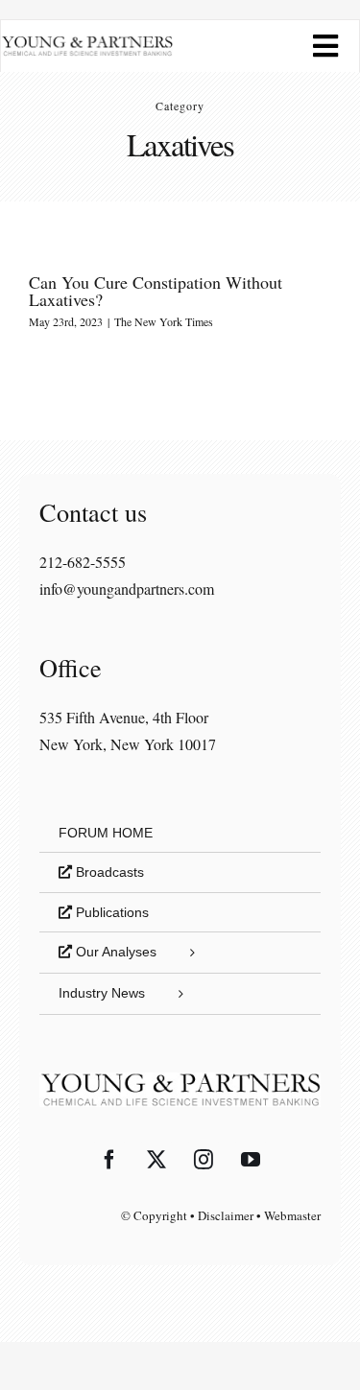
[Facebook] (109, 1160)
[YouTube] (250, 1160)
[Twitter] (156, 1160)
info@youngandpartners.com (126, 588)
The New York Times (163, 321)
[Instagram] (203, 1160)
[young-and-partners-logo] (87, 43)
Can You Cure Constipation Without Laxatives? (155, 291)
